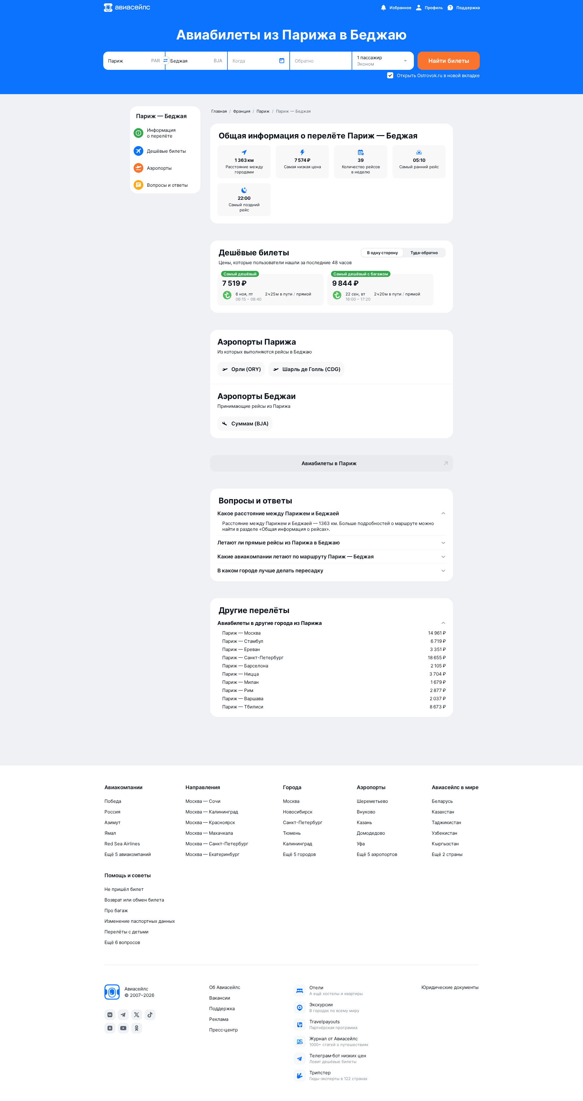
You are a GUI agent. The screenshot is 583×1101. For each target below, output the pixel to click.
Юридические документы (450, 987)
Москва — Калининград (212, 812)
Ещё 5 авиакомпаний (127, 854)
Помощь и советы (127, 875)
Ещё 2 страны (447, 854)
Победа (112, 801)
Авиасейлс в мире (455, 787)
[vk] (110, 1014)
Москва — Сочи (203, 801)
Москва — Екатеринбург (213, 854)
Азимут (112, 822)
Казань (364, 822)
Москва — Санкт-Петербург (217, 844)
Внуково (366, 812)
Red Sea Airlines (122, 844)
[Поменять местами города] (165, 60)
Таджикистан (446, 822)
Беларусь (442, 801)
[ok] (136, 1028)
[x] (136, 1014)
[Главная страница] (126, 7)
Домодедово (371, 833)
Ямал (110, 833)
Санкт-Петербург (302, 822)
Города (292, 787)
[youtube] (123, 1028)
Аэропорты (371, 787)
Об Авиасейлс (224, 987)
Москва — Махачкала (209, 833)
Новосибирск (297, 812)
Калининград (297, 844)
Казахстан (443, 812)
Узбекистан (444, 833)
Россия (112, 812)
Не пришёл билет (124, 889)
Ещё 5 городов (299, 854)
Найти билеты (448, 60)
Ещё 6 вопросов (122, 942)
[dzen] (110, 1028)
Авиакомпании (123, 787)
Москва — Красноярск (210, 822)
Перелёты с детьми (126, 932)
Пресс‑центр (223, 1030)
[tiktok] (150, 1014)
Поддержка (222, 1008)
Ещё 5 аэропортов (377, 854)
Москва (291, 801)
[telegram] (123, 1014)
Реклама (218, 1019)
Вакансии (219, 998)
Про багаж (116, 910)
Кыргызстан (445, 844)
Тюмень (292, 833)
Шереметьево (372, 801)
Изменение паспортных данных (139, 921)
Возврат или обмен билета (134, 900)
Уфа (361, 844)
